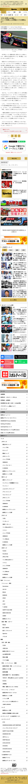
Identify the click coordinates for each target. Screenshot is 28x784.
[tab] (3, 12)
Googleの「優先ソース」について (13, 152)
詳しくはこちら (6, 6)
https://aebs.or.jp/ (5, 773)
